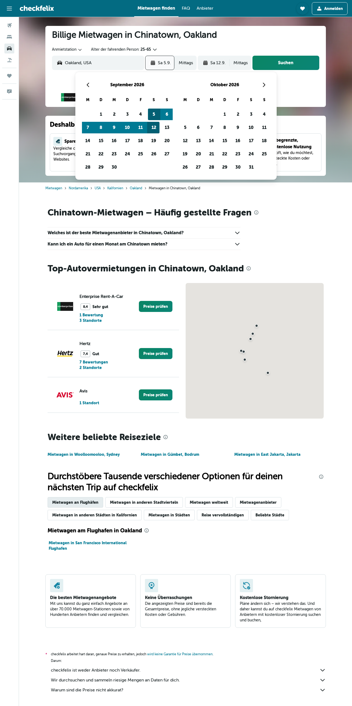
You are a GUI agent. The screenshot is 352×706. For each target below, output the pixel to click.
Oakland (136, 188)
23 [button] (114, 154)
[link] (155, 306)
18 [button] (140, 140)
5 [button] (154, 114)
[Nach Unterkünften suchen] (9, 36)
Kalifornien (115, 188)
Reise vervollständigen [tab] (223, 515)
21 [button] (88, 154)
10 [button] (127, 127)
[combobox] (67, 49)
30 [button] (114, 167)
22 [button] (100, 154)
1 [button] (101, 114)
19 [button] (153, 140)
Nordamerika (78, 188)
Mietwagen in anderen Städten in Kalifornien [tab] (94, 515)
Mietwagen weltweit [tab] (209, 502)
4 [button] (140, 114)
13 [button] (167, 127)
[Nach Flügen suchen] (9, 25)
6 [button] (167, 114)
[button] (9, 8)
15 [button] (101, 140)
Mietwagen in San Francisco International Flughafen (88, 546)
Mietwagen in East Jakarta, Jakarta (267, 454)
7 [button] (88, 127)
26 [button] (153, 154)
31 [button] (251, 167)
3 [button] (127, 114)
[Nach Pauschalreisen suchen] (9, 60)
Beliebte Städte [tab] (269, 515)
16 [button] (114, 140)
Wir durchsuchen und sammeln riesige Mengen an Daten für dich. (115, 680)
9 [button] (114, 127)
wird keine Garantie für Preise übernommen (180, 654)
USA (98, 188)
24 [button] (127, 154)
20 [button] (167, 140)
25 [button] (140, 154)
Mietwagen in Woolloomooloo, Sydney (84, 454)
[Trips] (9, 75)
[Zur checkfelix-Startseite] (37, 8)
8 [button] (101, 127)
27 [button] (166, 154)
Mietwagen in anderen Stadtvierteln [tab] (144, 502)
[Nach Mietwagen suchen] (9, 48)
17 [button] (127, 140)
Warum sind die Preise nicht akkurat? (87, 690)
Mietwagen (53, 188)
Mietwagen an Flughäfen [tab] (75, 502)
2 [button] (114, 114)
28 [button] (87, 167)
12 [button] (154, 127)
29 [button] (101, 167)
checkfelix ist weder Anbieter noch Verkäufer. (96, 670)
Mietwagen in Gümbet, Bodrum (170, 454)
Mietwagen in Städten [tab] (169, 515)
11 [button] (140, 127)
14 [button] (87, 140)
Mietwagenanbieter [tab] (258, 502)
